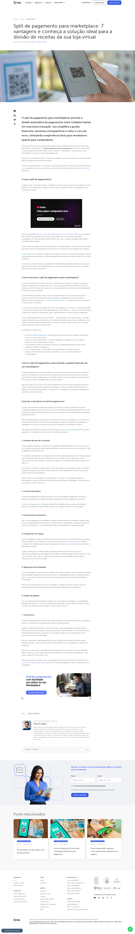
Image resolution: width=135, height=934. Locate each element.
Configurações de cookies (12, 930)
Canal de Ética (44, 901)
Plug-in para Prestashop (74, 888)
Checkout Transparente (20, 901)
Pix (14, 880)
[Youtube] (95, 898)
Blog (41, 909)
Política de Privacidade (73, 901)
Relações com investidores (48, 904)
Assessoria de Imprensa (47, 899)
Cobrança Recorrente (20, 896)
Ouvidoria (43, 883)
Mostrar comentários (32, 749)
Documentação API (73, 880)
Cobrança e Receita (33, 713)
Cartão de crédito (19, 883)
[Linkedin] (103, 898)
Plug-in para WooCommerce (75, 883)
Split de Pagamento (19, 893)
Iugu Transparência (72, 904)
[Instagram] (99, 898)
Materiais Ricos (44, 907)
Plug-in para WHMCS (73, 893)
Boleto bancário (18, 885)
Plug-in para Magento (73, 885)
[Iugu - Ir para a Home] (17, 2)
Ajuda (42, 880)
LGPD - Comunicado (73, 907)
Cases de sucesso (45, 893)
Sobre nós (43, 891)
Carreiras (42, 896)
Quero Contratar (114, 2)
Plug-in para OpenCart (73, 890)
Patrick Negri (42, 42)
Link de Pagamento (19, 899)
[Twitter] (107, 898)
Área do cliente (99, 2)
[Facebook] (112, 898)
